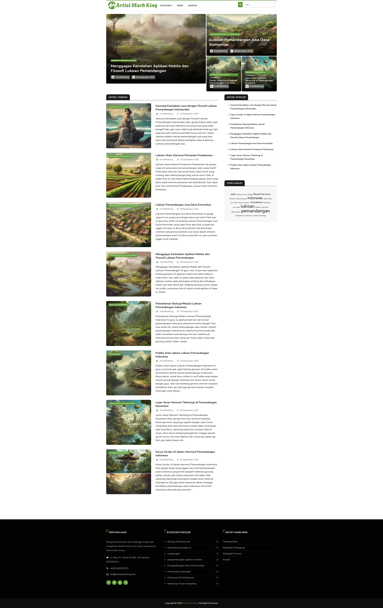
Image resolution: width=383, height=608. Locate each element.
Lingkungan (174, 553)
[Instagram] (125, 582)
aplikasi (239, 194)
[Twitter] (114, 582)
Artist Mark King (136, 4)
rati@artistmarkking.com (123, 574)
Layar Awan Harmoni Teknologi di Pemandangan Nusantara (259, 80)
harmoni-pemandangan (238, 199)
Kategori (165, 5)
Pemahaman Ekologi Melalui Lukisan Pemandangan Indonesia (144, 68)
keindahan (256, 202)
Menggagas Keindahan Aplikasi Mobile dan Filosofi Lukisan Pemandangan (183, 256)
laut (234, 207)
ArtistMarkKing (122, 77)
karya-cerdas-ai (244, 202)
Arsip (180, 5)
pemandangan (255, 211)
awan (245, 194)
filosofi (257, 194)
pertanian (249, 215)
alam (233, 194)
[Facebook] (108, 582)
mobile (257, 207)
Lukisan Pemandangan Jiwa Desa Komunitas (239, 42)
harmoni (265, 194)
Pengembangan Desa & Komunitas (225, 34)
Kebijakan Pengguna (234, 547)
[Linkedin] (120, 582)
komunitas (267, 202)
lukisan (248, 206)
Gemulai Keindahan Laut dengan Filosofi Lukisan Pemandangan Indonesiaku (186, 107)
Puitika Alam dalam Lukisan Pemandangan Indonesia (223, 81)
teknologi (262, 215)
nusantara (264, 207)
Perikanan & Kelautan (179, 571)
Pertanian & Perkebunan (181, 577)
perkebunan (240, 215)
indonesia (255, 198)
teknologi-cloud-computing (182, 583)
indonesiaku (267, 199)
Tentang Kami (230, 541)
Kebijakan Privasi (232, 553)
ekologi (250, 194)
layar (238, 207)
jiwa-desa (234, 202)
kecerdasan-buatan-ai (179, 547)
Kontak (192, 5)
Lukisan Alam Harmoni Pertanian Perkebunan (184, 155)
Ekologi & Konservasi (121, 60)
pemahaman (236, 212)
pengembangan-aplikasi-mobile (185, 559)
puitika (255, 215)
